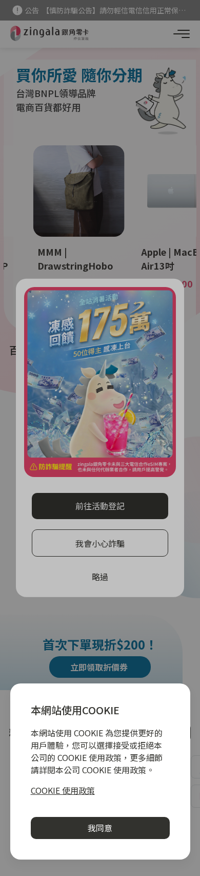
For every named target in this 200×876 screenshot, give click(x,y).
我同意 (100, 828)
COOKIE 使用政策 (63, 790)
